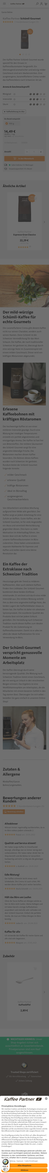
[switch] (5, 1169)
